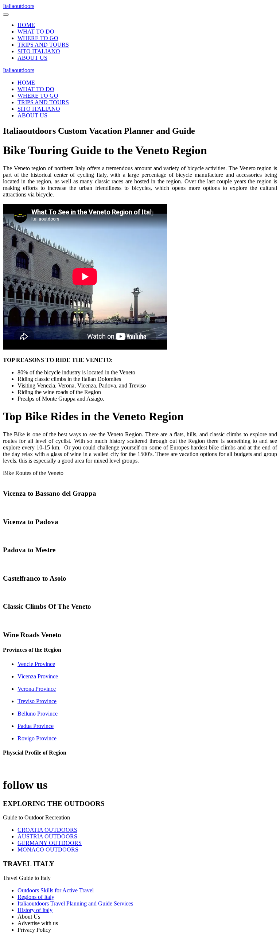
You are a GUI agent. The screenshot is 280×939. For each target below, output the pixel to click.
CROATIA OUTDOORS (47, 830)
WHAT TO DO (36, 31)
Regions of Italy (36, 897)
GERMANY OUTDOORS (50, 843)
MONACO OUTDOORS (48, 849)
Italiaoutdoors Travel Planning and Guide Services (75, 903)
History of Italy (35, 910)
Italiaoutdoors (18, 6)
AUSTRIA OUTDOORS (47, 836)
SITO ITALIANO (39, 51)
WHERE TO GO (38, 38)
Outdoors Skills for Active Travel (56, 890)
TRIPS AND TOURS (43, 45)
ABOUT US (32, 58)
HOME (26, 25)
